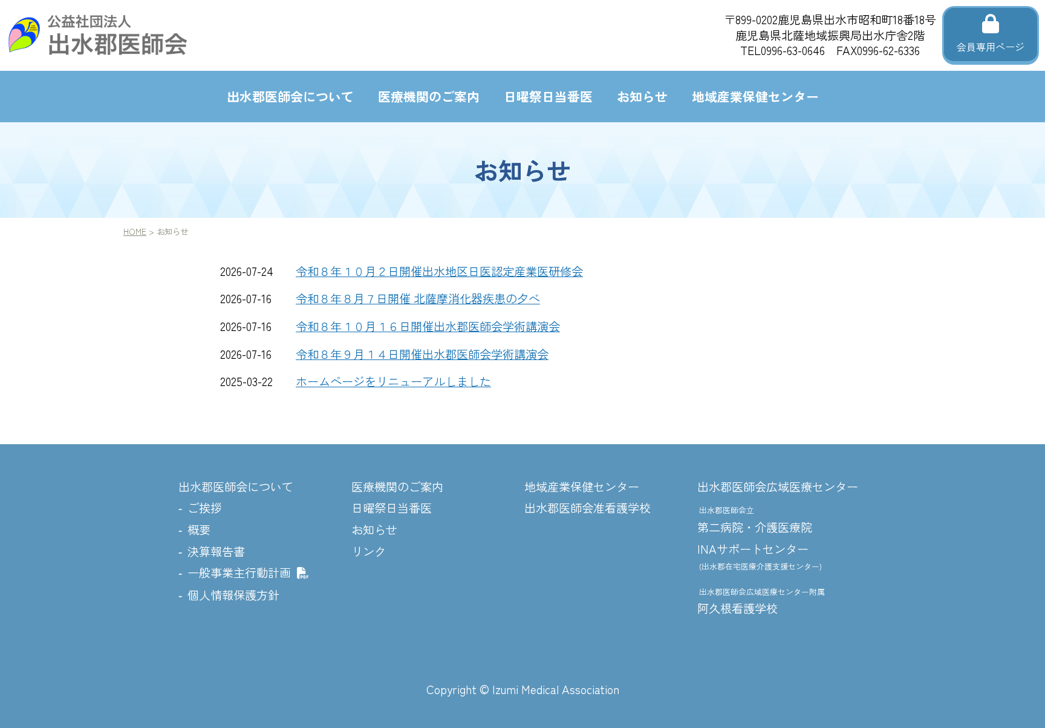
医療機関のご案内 (429, 96)
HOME (134, 231)
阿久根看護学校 (761, 601)
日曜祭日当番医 (548, 96)
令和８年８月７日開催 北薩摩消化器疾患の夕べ (418, 298)
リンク (368, 551)
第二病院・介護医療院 (754, 520)
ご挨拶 (204, 507)
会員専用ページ (990, 46)
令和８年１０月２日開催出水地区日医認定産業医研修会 (439, 271)
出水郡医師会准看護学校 (587, 507)
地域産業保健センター (755, 96)
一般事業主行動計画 (239, 572)
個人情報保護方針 (233, 594)
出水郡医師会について (290, 96)
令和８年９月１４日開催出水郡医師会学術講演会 (422, 354)
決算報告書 (216, 551)
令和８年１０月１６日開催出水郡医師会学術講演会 (428, 326)
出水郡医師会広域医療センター (777, 486)
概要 (198, 529)
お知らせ (642, 96)
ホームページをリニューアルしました (393, 381)
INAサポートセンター (759, 556)
